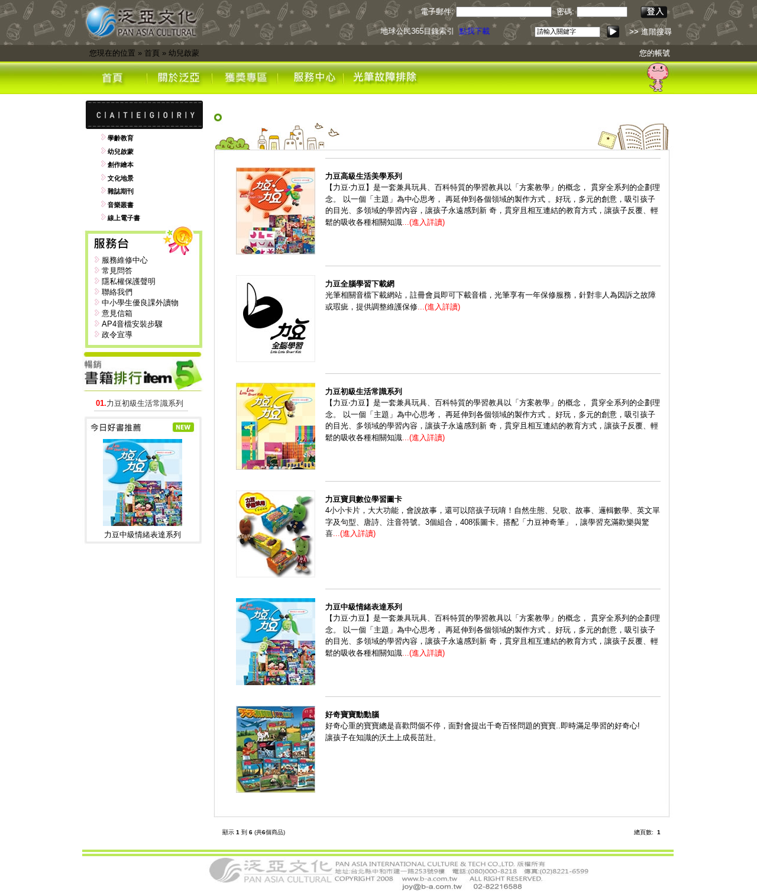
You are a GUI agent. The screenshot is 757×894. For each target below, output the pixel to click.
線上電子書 (124, 217)
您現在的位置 (112, 53)
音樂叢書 (121, 204)
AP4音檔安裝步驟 (132, 323)
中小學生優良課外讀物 (140, 302)
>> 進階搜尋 (650, 31)
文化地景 (121, 178)
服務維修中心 (125, 260)
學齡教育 (121, 137)
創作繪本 (121, 164)
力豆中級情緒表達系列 (142, 534)
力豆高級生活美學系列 (363, 176)
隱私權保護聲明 (129, 281)
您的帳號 (654, 53)
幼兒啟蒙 (184, 53)
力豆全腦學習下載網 (359, 283)
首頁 (152, 53)
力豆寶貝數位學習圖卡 (363, 499)
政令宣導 (117, 334)
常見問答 (117, 270)
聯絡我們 (117, 292)
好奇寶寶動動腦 (352, 714)
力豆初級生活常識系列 (139, 403)
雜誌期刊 (121, 191)
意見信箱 (117, 313)
